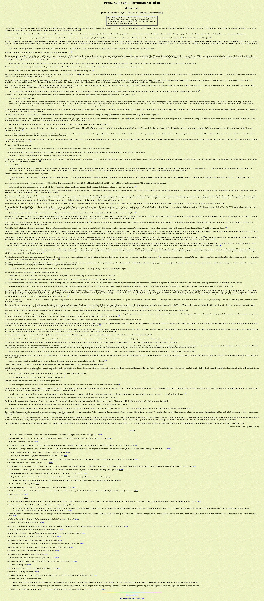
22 (43, 252)
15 (122, 199)
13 (15, 179)
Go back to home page (132, 598)
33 (106, 360)
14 (135, 186)
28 (119, 315)
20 (214, 239)
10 (22, 130)
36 (185, 393)
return (100, 435)
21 (220, 245)
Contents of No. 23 (132, 595)
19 (204, 237)
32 (193, 351)
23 (159, 256)
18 (226, 227)
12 (40, 161)
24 (59, 259)
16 (135, 212)
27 (68, 295)
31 (171, 338)
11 (30, 141)
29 (100, 325)
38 (235, 419)
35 (119, 384)
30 (133, 329)
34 (64, 376)
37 (192, 408)
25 (125, 268)
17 (90, 221)
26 (128, 286)
